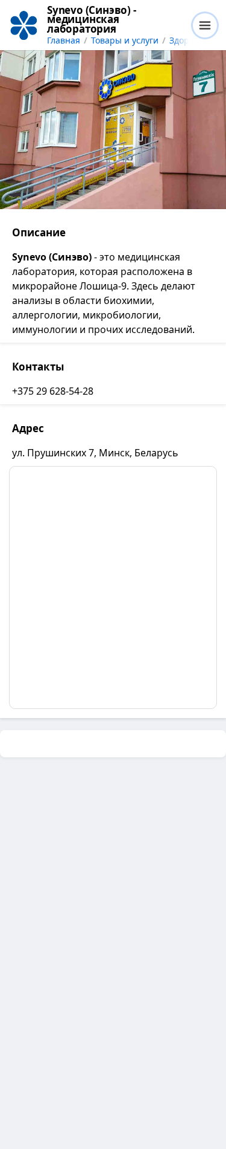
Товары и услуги (125, 40)
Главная (63, 40)
